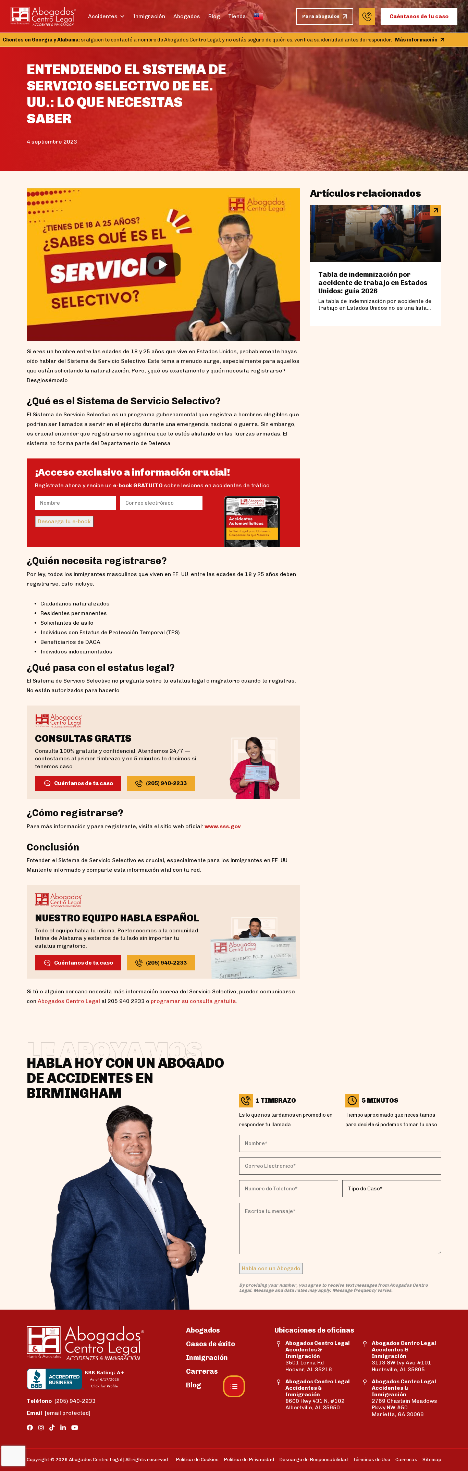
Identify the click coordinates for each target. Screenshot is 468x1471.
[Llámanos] (367, 16)
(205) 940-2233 (61, 1401)
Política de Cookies (197, 1459)
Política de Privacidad (249, 1459)
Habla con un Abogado (271, 1268)
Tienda (237, 16)
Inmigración (149, 16)
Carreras (202, 1371)
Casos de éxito (210, 1344)
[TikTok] (52, 1428)
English (258, 16)
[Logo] (43, 16)
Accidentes (103, 16)
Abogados (186, 16)
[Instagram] (41, 1428)
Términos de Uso (371, 1459)
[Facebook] (30, 1428)
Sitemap (431, 1459)
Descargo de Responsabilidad (313, 1459)
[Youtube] (74, 1428)
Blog (214, 16)
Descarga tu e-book (64, 521)
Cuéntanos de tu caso (419, 16)
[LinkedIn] (63, 1428)
